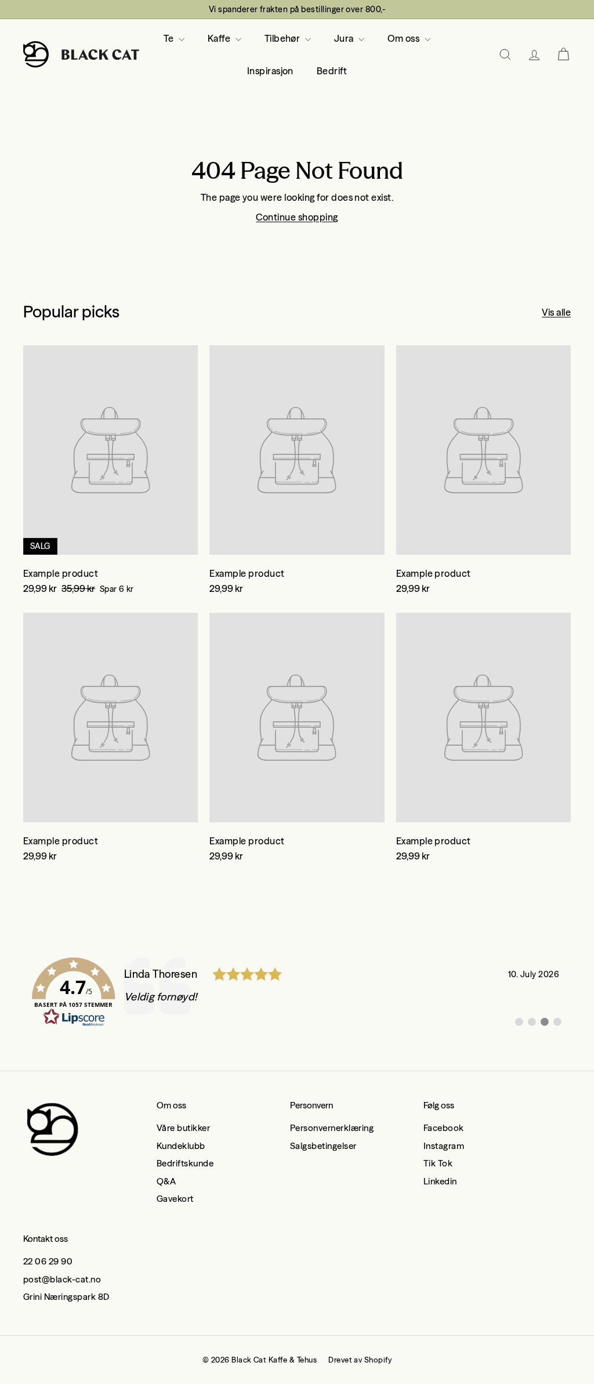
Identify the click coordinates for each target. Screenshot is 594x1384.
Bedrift (332, 71)
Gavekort (175, 1198)
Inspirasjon (270, 71)
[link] (297, 992)
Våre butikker (183, 1127)
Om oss (404, 38)
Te (169, 38)
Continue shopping (297, 217)
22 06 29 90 (48, 1261)
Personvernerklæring (332, 1127)
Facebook (443, 1127)
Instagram (443, 1145)
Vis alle (556, 312)
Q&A (166, 1181)
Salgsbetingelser (323, 1145)
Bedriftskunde (185, 1163)
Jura (345, 38)
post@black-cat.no (62, 1279)
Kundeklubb (181, 1145)
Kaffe (220, 38)
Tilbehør (283, 38)
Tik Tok (437, 1163)
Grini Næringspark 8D (66, 1296)
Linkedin (440, 1181)
